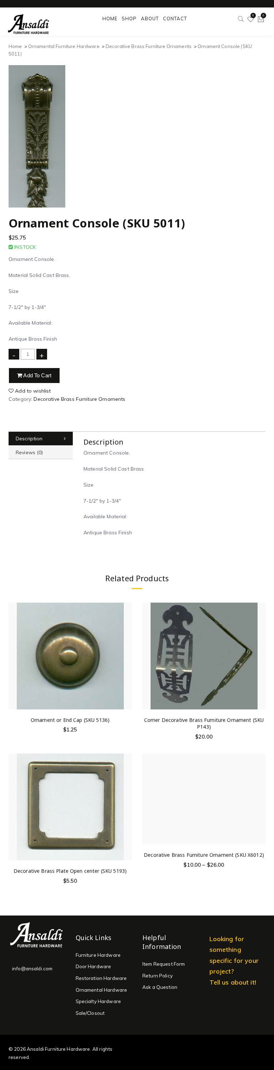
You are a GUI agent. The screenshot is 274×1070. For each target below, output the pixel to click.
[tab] (41, 439)
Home (15, 46)
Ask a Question (159, 987)
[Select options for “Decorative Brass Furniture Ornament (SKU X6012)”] (260, 791)
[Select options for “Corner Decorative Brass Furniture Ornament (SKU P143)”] (260, 656)
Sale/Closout (90, 1013)
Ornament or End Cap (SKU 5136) (70, 720)
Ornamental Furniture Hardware (64, 46)
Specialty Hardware (98, 1001)
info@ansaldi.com (32, 968)
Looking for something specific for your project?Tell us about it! (234, 960)
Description (29, 438)
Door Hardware (93, 966)
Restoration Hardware (101, 978)
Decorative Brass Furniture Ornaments (149, 46)
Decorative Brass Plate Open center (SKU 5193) (70, 870)
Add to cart (36, 375)
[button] (126, 656)
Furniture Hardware (98, 955)
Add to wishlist (32, 391)
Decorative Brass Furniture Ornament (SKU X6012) (204, 854)
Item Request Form (163, 964)
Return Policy (157, 976)
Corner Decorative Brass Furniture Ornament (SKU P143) (204, 723)
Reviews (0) (29, 452)
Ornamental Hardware (101, 990)
